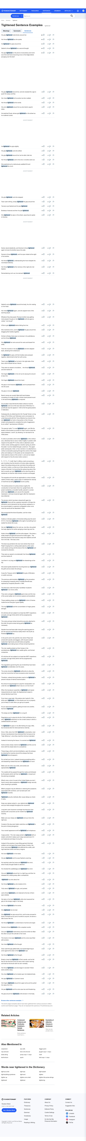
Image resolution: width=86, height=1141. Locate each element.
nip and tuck (4, 1052)
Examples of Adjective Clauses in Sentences (50, 1023)
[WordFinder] (83, 10)
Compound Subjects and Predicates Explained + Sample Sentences (21, 1025)
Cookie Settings (49, 1112)
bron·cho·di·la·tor (25, 1052)
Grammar (27, 1112)
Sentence (8, 20)
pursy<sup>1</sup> (26, 1054)
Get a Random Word (9, 1110)
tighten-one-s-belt (25, 1077)
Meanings (6, 31)
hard (40, 1054)
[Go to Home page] (9, 11)
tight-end (22, 1074)
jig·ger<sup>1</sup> (45, 1052)
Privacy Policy (49, 1106)
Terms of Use (48, 1116)
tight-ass (22, 1072)
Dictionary (27, 1102)
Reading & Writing (29, 1122)
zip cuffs (22, 1049)
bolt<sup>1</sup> (44, 1057)
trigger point (42, 1049)
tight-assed (42, 1072)
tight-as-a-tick (5, 1072)
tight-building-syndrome (8, 1074)
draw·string (4, 1054)
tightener (22, 1080)
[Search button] (72, 16)
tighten (41, 1074)
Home (2, 20)
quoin (22, 1057)
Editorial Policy (49, 1109)
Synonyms (17, 31)
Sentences (15, 16)
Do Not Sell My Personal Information (51, 1120)
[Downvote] (50, 35)
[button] (78, 11)
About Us (47, 1102)
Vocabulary (27, 1116)
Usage (26, 1119)
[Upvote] (44, 35)
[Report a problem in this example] (53, 35)
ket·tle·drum (4, 1057)
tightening (42, 1080)
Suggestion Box (70, 1106)
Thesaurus (27, 1106)
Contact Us (68, 1102)
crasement (4, 1049)
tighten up (4, 1077)
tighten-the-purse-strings (46, 1077)
